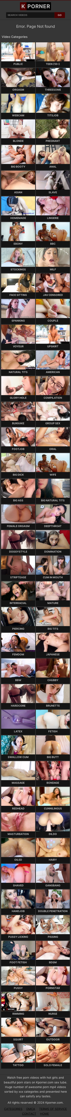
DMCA (30, 1109)
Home (44, 1113)
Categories (13, 1109)
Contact (29, 1113)
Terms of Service (53, 1109)
